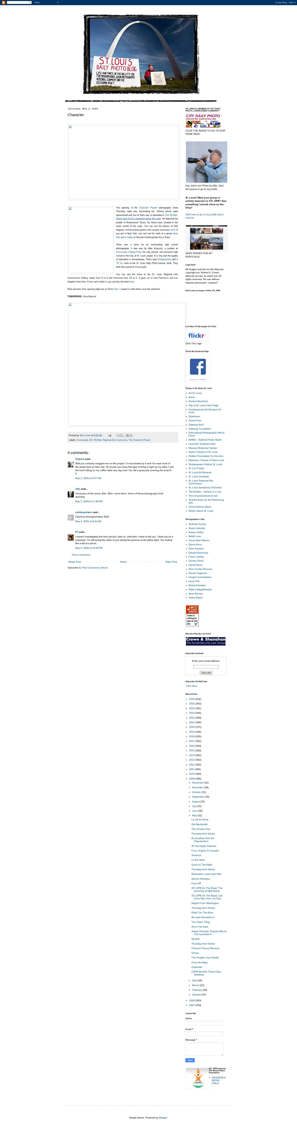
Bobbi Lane (195, 536)
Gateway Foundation (200, 428)
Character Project (148, 207)
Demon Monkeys (200, 878)
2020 (192, 727)
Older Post (171, 561)
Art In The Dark (199, 926)
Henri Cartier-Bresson (200, 569)
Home (123, 561)
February (197, 989)
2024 (192, 708)
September (198, 796)
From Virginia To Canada (205, 850)
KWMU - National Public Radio (205, 439)
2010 (192, 773)
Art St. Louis (195, 393)
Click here (190, 214)
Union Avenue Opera (200, 506)
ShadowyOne (164, 259)
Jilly (77, 488)
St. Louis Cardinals (199, 476)
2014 (192, 755)
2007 (192, 1005)
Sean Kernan (196, 593)
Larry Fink (194, 581)
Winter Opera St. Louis (201, 510)
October (197, 792)
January (197, 994)
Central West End (198, 401)
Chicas (195, 953)
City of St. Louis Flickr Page (203, 405)
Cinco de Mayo (199, 962)
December (198, 782)
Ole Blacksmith (199, 824)
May (194, 815)
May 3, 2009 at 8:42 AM (88, 521)
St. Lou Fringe (196, 468)
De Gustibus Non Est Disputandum (202, 840)
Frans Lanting (196, 556)
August (196, 801)
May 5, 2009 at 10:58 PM (89, 548)
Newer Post (74, 561)
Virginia (79, 459)
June (195, 810)
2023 (192, 713)
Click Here (191, 686)
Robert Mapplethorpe (200, 589)
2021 (192, 722)
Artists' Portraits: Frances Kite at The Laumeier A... (208, 933)
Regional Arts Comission (115, 440)
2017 (192, 741)
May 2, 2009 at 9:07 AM (88, 478)
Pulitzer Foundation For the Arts (206, 456)
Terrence (196, 855)
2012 (192, 764)
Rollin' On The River (202, 912)
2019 (192, 731)
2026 (192, 699)
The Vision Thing (200, 922)
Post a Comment (81, 554)
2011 (192, 769)
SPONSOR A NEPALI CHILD (219, 1080)
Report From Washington (205, 903)
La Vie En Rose (199, 819)
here (173, 230)
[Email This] (118, 435)
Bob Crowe (85, 435)
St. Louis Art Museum (200, 472)
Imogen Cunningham (200, 577)
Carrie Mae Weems (199, 540)
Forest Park (195, 420)
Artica (192, 397)
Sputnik (195, 938)
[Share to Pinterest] (131, 435)
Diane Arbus (195, 544)
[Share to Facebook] (127, 435)
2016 (192, 745)
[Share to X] (124, 435)
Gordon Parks (196, 560)
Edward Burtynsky (198, 552)
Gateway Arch (196, 424)
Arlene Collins (196, 532)
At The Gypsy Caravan (203, 846)
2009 (192, 778)
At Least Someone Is (202, 917)
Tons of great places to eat (203, 495)
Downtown (194, 416)
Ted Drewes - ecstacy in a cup (205, 491)
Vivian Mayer (196, 597)
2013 (192, 759)
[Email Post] (109, 435)
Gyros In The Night (201, 864)
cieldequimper (83, 512)
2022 (192, 717)
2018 (192, 736)
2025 (192, 703)
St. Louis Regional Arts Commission (201, 482)
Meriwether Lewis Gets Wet (206, 874)
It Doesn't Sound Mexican (205, 948)
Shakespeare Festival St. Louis (205, 464)
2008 (192, 1000)
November (198, 787)
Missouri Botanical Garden (203, 448)
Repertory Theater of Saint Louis (206, 460)
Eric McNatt (171, 215)
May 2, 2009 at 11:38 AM (88, 501)
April (195, 980)
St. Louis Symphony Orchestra (205, 487)
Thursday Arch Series (203, 833)
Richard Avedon (197, 585)
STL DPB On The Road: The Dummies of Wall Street (206, 889)
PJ (76, 532)
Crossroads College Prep (128, 252)
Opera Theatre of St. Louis (203, 452)
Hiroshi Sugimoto (198, 573)
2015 (192, 750)
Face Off (196, 883)
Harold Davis (195, 565)
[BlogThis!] (121, 435)
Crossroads (82, 440)
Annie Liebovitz (197, 528)
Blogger (163, 1117)
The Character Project (139, 440)
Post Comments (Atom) (95, 567)
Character (196, 967)
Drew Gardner (196, 548)
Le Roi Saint (198, 859)
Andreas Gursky (197, 524)
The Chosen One (200, 829)
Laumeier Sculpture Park (202, 443)
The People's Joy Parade (205, 957)
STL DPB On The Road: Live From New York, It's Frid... (207, 897)
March (196, 985)
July (194, 806)
